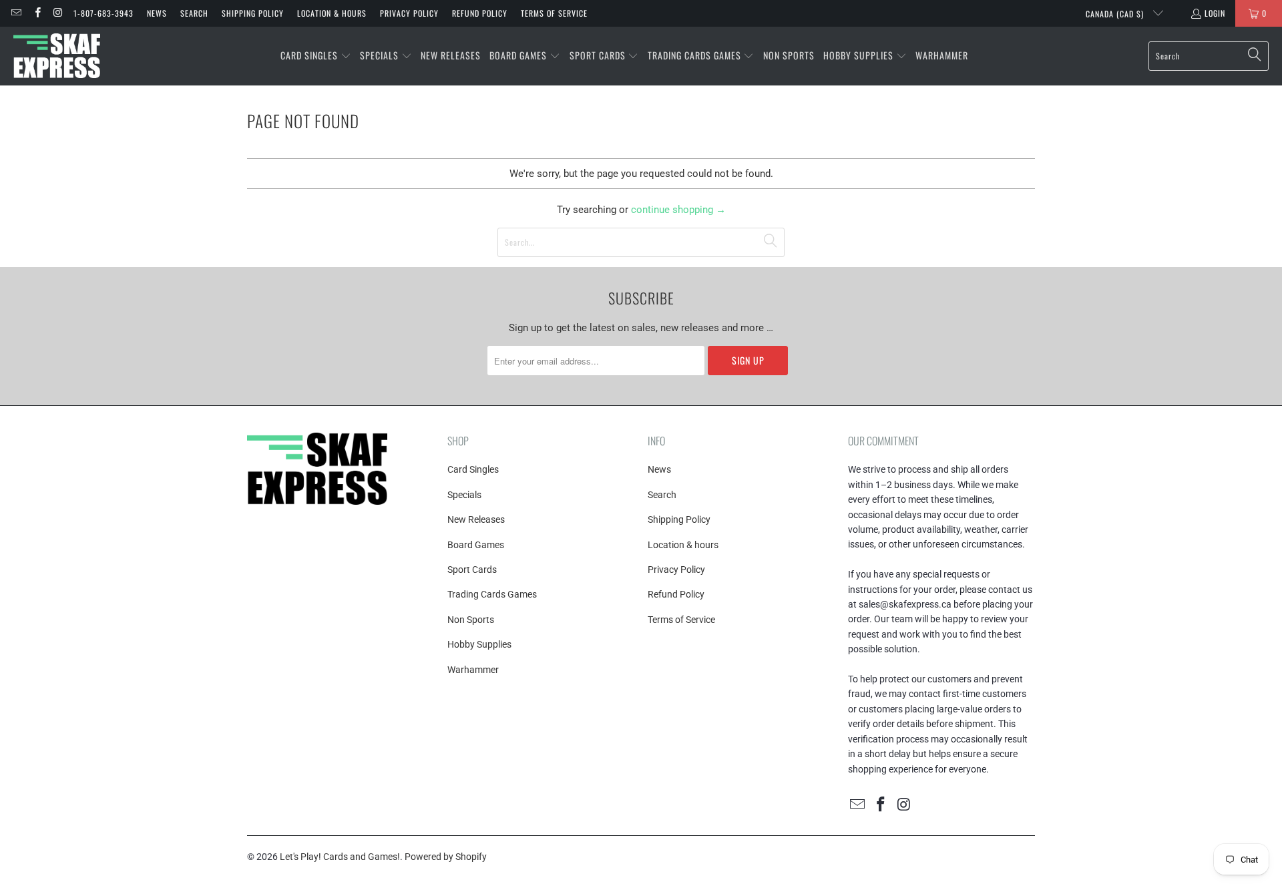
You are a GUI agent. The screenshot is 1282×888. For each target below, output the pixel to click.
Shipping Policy (253, 13)
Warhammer (473, 669)
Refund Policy (479, 13)
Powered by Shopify (446, 856)
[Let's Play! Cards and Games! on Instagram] (57, 13)
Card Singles (473, 469)
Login (1215, 13)
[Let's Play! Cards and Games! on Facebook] (36, 13)
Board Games (475, 544)
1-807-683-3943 (103, 13)
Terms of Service (554, 13)
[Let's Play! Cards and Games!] (56, 56)
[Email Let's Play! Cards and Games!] (15, 13)
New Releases (476, 519)
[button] (315, 56)
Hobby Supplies (479, 644)
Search (194, 13)
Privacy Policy (409, 13)
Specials (464, 494)
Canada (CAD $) (1116, 13)
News (157, 13)
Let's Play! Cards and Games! (340, 856)
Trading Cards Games (492, 594)
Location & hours (332, 13)
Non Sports (470, 619)
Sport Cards (472, 569)
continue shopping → (678, 210)
